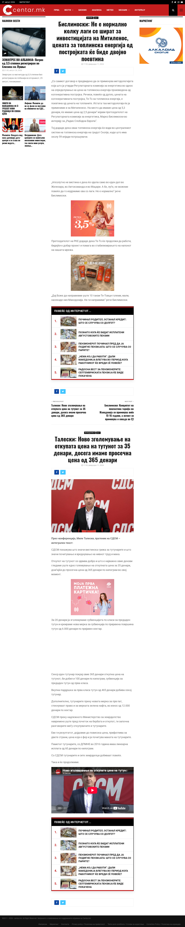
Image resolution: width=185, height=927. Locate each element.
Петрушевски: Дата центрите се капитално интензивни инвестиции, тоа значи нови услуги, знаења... (35, 140)
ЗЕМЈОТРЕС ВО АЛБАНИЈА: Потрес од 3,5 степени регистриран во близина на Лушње (22, 63)
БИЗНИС (82, 10)
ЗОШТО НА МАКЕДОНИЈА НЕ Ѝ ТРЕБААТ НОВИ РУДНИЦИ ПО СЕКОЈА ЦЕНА (11, 108)
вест (96, 18)
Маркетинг (54, 924)
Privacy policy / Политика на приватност (88, 924)
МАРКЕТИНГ (25, 2)
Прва (56, 10)
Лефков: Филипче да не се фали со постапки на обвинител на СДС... (35, 106)
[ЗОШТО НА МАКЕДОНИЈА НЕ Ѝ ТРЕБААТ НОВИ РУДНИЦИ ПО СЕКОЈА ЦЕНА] (12, 93)
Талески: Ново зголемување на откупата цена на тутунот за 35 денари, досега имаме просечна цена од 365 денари (68, 410)
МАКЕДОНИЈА (90, 433)
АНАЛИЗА (96, 10)
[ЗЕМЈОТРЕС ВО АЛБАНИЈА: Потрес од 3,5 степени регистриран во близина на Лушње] (24, 42)
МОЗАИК (123, 10)
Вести (67, 10)
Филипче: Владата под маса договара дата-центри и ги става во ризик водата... (12, 139)
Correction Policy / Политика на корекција (164, 924)
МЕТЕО (110, 10)
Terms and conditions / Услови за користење (126, 924)
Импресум (42, 924)
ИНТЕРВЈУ (140, 10)
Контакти (65, 924)
